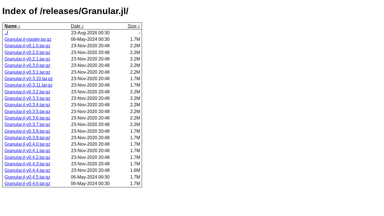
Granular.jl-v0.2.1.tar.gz (27, 59)
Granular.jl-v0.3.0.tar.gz (27, 65)
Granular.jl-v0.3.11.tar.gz (28, 85)
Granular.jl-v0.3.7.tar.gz (27, 124)
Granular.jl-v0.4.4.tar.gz (27, 170)
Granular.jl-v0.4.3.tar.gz (27, 163)
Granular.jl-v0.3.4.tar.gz (27, 104)
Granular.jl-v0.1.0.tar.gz (27, 45)
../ (6, 32)
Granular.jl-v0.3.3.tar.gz (27, 98)
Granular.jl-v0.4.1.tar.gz (27, 150)
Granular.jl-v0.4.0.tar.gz (27, 144)
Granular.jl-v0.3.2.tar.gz (27, 91)
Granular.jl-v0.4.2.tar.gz (27, 157)
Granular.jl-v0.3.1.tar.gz (27, 72)
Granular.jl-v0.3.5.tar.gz (27, 111)
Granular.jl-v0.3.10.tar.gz (28, 78)
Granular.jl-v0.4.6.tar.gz (27, 183)
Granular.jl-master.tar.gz (27, 39)
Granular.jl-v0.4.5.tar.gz (27, 177)
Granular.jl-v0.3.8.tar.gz (27, 131)
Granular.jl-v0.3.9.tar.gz (27, 137)
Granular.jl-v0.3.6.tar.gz (27, 118)
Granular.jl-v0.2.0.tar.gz (27, 52)
